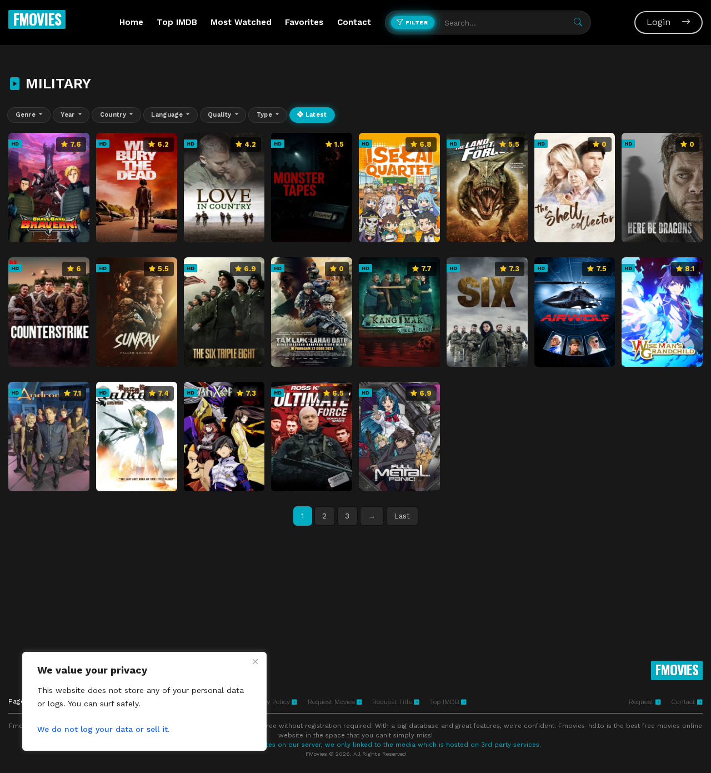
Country (114, 114)
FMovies (37, 19)
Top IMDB (177, 22)
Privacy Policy (269, 702)
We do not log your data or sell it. (103, 729)
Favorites (304, 22)
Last (402, 515)
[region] (144, 701)
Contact (354, 22)
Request (642, 702)
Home (131, 22)
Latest (315, 114)
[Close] (255, 661)
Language (167, 114)
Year (69, 114)
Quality (220, 114)
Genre (27, 114)
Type (265, 114)
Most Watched (241, 22)
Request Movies (331, 702)
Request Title (392, 702)
